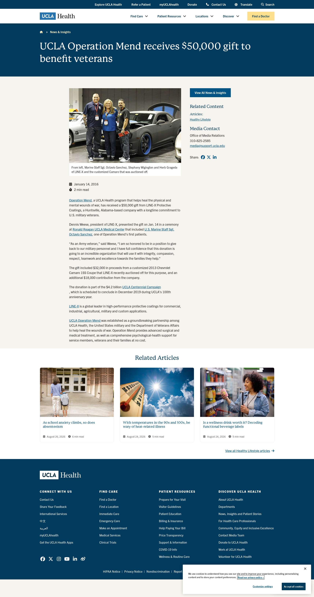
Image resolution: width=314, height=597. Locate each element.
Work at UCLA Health (231, 549)
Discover (228, 16)
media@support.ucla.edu (207, 145)
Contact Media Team (231, 535)
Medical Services (109, 535)
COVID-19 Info (168, 549)
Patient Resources (169, 16)
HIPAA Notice (111, 571)
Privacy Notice (133, 571)
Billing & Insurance (171, 521)
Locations (202, 16)
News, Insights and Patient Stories (239, 514)
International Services (53, 514)
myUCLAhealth (169, 4)
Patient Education (170, 514)
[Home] (41, 32)
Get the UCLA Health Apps (56, 542)
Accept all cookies (293, 586)
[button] (109, 4)
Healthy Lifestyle (200, 119)
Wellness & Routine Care (174, 556)
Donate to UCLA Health (233, 542)
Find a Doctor (261, 16)
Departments (226, 506)
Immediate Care (109, 514)
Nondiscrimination (158, 571)
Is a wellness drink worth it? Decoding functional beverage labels (232, 425)
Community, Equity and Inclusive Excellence (246, 528)
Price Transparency (171, 535)
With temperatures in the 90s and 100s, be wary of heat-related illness (156, 425)
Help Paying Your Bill (172, 528)
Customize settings (263, 586)
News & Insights (60, 32)
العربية (44, 528)
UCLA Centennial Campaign (141, 287)
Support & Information (173, 542)
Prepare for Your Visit (172, 499)
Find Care (137, 16)
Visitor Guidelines (170, 506)
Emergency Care (109, 521)
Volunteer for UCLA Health (235, 556)
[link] (202, 157)
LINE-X (74, 306)
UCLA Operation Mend (85, 320)
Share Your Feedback (53, 506)
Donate (192, 4)
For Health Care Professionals (237, 521)
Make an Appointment (113, 528)
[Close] (305, 569)
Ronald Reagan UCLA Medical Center (98, 229)
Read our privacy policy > (251, 577)
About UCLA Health (230, 499)
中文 (43, 521)
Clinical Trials (107, 542)
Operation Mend (80, 200)
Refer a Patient (141, 4)
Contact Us (219, 4)
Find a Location (109, 506)
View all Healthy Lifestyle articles (247, 451)
